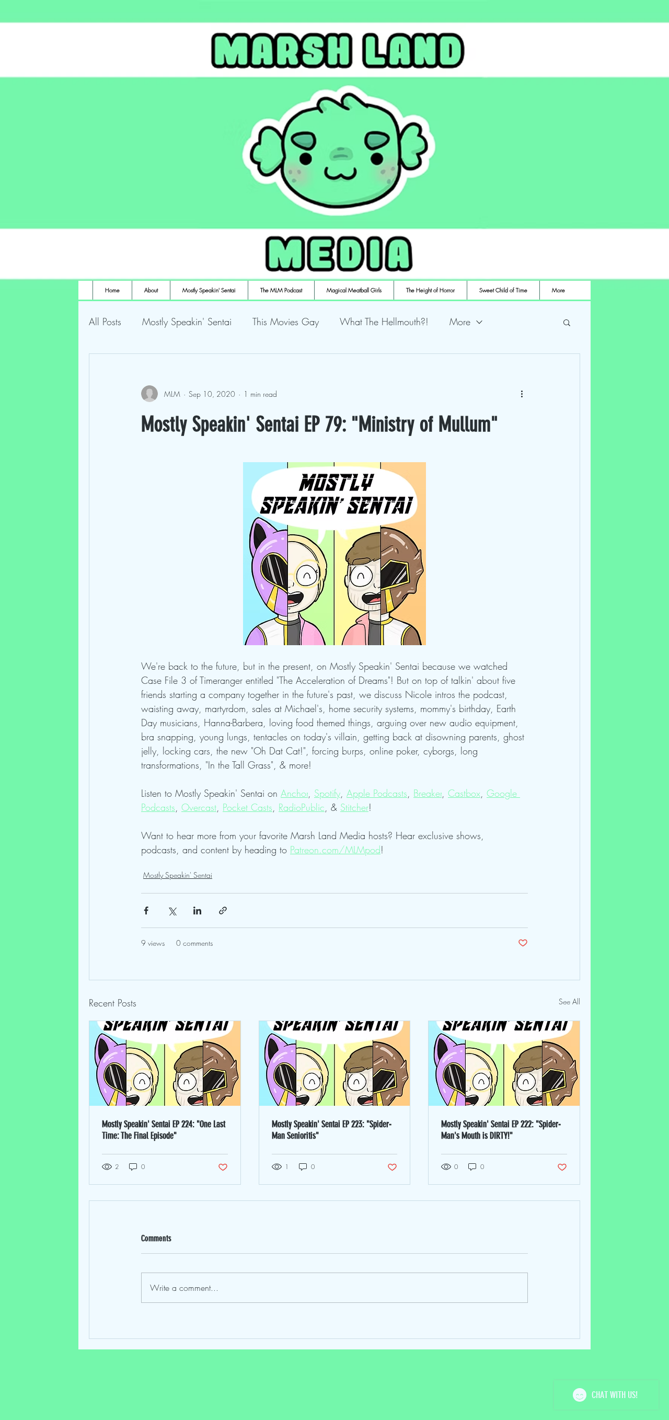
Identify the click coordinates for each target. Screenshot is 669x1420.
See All (569, 1001)
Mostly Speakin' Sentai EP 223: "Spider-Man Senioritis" (331, 1129)
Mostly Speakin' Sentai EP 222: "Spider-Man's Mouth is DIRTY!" (501, 1129)
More (459, 321)
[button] (567, 322)
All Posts (105, 321)
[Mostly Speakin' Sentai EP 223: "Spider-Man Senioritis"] (334, 1063)
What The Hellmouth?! (384, 321)
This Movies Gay (285, 321)
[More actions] (521, 393)
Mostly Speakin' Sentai (187, 321)
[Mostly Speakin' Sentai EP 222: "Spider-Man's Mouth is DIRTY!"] (504, 1063)
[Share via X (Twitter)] (172, 910)
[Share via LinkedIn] (197, 910)
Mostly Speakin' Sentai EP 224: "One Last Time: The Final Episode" (163, 1129)
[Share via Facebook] (146, 910)
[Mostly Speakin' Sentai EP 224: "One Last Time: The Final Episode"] (164, 1063)
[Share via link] (223, 910)
